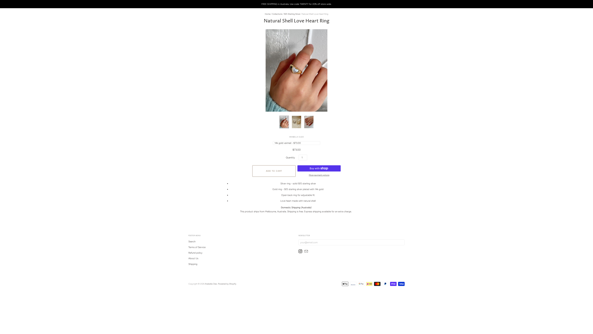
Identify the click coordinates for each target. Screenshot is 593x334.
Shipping (192, 264)
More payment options (319, 175)
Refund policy (195, 252)
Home (267, 14)
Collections (277, 14)
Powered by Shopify (227, 284)
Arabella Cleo (296, 137)
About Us (193, 258)
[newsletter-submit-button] (401, 242)
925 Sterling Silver (292, 14)
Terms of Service (197, 247)
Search (192, 241)
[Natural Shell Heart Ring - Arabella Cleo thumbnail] (284, 122)
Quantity (290, 157)
